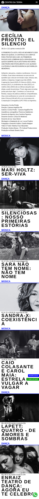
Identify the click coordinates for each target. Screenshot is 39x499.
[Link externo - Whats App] (35, 495)
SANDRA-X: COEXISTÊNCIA (19, 319)
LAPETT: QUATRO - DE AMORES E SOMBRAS (18, 432)
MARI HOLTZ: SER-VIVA (18, 172)
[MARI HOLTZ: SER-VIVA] (19, 165)
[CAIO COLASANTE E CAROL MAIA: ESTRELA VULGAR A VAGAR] (19, 358)
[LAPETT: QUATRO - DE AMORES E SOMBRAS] (19, 421)
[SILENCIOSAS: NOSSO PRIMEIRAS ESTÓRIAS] (19, 208)
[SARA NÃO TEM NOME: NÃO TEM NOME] (19, 259)
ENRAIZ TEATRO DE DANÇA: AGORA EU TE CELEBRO (18, 486)
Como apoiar (32, 379)
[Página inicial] (11, 2)
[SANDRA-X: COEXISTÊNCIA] (19, 311)
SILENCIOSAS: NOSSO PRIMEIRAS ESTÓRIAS (19, 219)
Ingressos (33, 375)
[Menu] (36, 2)
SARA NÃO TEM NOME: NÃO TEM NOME (16, 270)
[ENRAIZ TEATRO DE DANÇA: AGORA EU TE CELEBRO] (19, 473)
